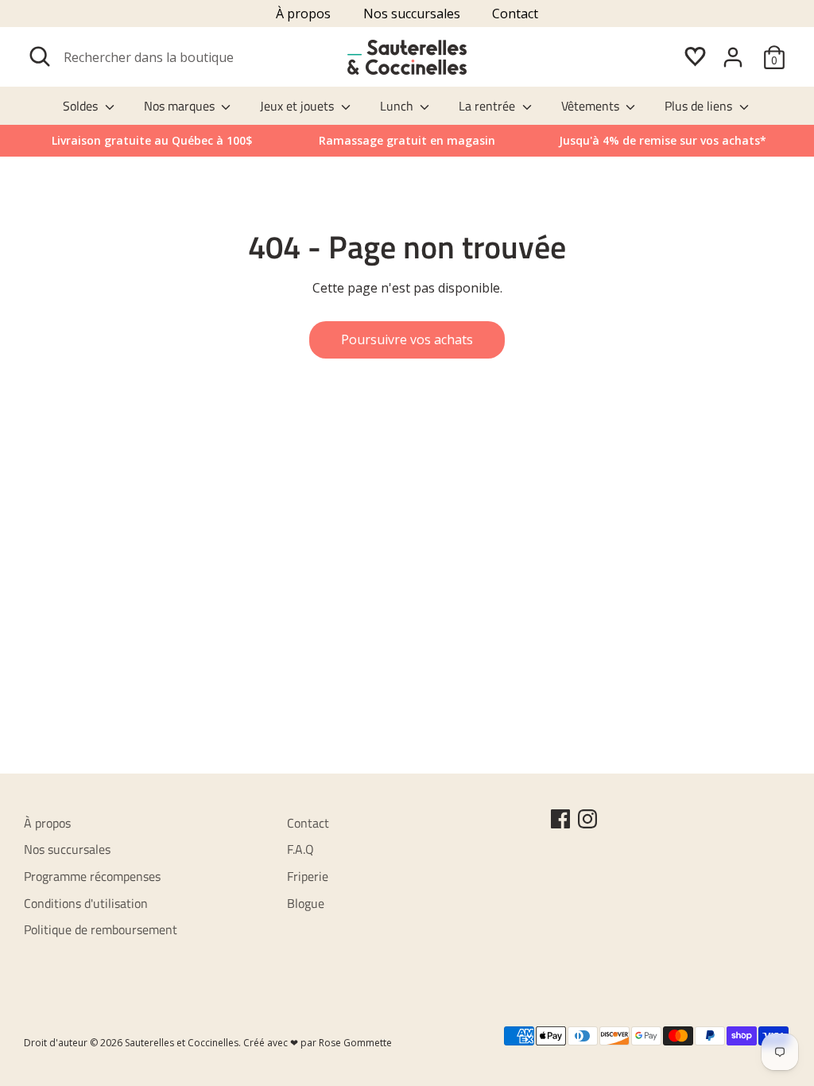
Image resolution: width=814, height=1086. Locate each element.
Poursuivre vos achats (407, 339)
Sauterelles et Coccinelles (181, 1042)
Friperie (307, 876)
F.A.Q (300, 849)
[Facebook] (560, 818)
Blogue (305, 903)
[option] (662, 141)
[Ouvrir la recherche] (40, 56)
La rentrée (488, 105)
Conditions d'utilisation (86, 903)
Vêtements (591, 105)
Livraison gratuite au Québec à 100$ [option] (152, 140)
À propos (303, 13)
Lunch (398, 105)
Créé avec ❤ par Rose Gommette (317, 1042)
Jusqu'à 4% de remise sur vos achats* (662, 140)
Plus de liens (700, 105)
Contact (515, 13)
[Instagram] (587, 818)
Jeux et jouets (298, 105)
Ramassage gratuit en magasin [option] (407, 140)
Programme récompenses (92, 876)
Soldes (82, 105)
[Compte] (733, 57)
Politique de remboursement (100, 929)
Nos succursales (411, 13)
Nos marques (181, 105)
